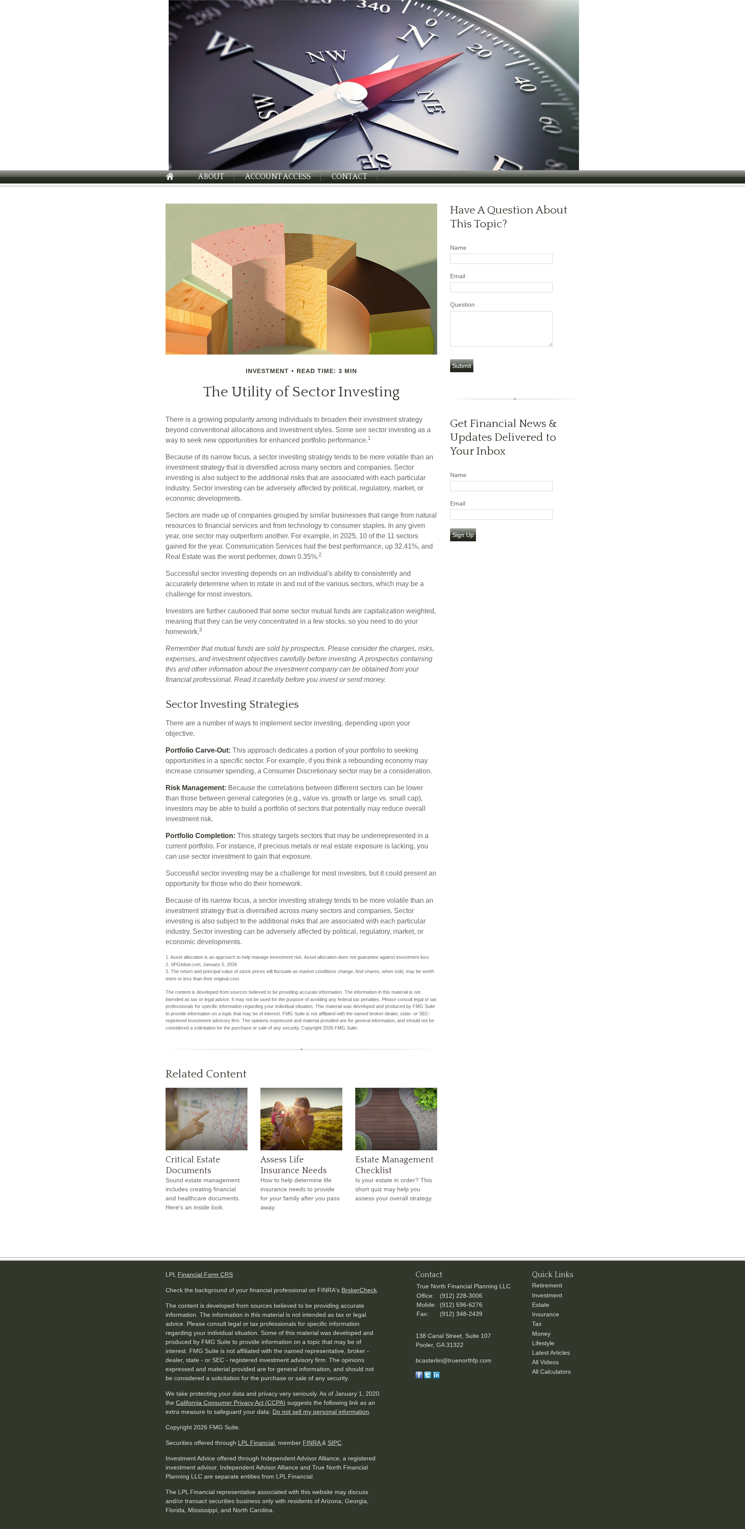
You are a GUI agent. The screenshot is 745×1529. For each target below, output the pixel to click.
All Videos (545, 1362)
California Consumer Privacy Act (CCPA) (230, 1402)
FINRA (312, 1442)
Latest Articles (551, 1352)
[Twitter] (427, 1376)
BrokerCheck (359, 1290)
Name (458, 247)
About (211, 177)
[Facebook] (419, 1376)
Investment (547, 1295)
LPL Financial (256, 1442)
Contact (349, 177)
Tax (537, 1323)
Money (541, 1333)
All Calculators (551, 1371)
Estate (540, 1304)
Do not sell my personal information (320, 1411)
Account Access (278, 177)
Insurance (545, 1314)
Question (462, 304)
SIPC (334, 1442)
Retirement (547, 1285)
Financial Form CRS (205, 1274)
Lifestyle (543, 1343)
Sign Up (463, 534)
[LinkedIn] (436, 1376)
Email (457, 276)
